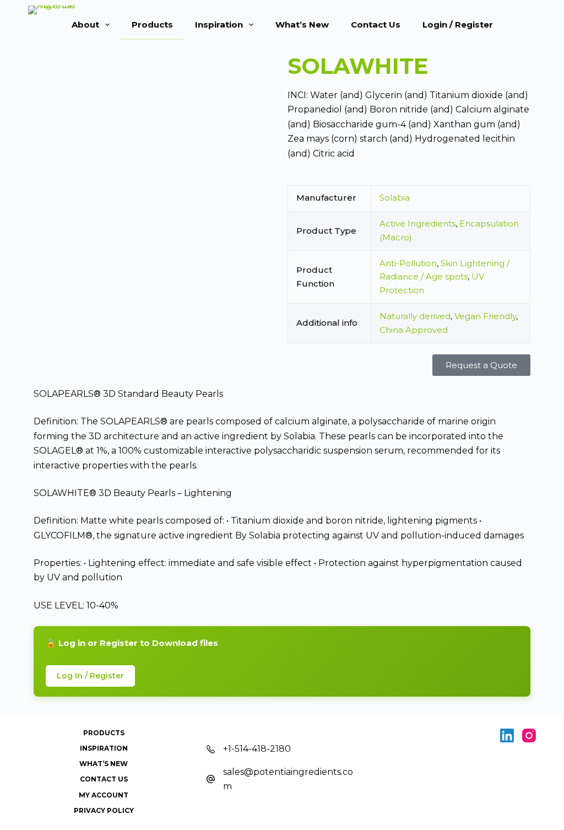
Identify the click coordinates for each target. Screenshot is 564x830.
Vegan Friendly (485, 316)
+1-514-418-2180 (257, 748)
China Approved (413, 330)
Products (152, 24)
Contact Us (375, 24)
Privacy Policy (104, 810)
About (85, 24)
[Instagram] (529, 735)
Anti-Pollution (408, 263)
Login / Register (457, 24)
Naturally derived (415, 316)
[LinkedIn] (507, 735)
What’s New (302, 24)
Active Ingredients (417, 223)
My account (103, 795)
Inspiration (219, 24)
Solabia (394, 197)
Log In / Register (90, 676)
